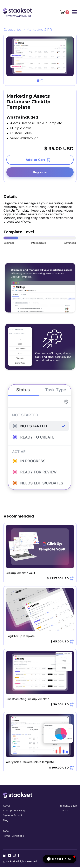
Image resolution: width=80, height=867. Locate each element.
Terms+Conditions (13, 835)
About (6, 805)
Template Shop (68, 805)
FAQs (6, 831)
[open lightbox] (40, 56)
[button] (64, 12)
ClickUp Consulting (14, 810)
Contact (64, 810)
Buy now (40, 172)
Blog (5, 820)
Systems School (12, 815)
